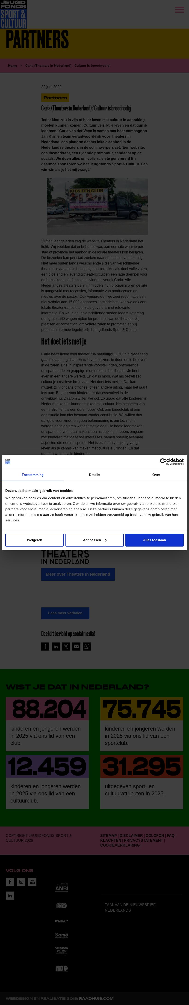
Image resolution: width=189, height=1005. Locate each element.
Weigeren (34, 540)
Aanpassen (92, 540)
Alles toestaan (154, 540)
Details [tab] (94, 475)
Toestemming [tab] (33, 475)
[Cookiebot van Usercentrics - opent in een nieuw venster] (163, 461)
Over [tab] (156, 475)
